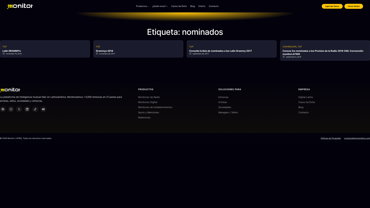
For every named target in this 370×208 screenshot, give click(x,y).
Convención (289, 46)
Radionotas (144, 117)
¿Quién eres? (159, 6)
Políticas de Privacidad (331, 138)
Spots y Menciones (148, 112)
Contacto (303, 112)
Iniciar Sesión (354, 6)
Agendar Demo (332, 6)
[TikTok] (35, 109)
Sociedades (224, 107)
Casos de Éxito (306, 102)
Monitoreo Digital (147, 102)
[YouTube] (43, 109)
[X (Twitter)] (19, 109)
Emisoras (223, 97)
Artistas (222, 102)
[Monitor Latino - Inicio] (20, 6)
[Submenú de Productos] (148, 6)
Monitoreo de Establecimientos (155, 107)
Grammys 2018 (104, 50)
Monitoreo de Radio (149, 97)
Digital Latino (305, 97)
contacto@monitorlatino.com (357, 138)
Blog (300, 107)
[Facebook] (3, 109)
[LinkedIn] (27, 109)
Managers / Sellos (228, 112)
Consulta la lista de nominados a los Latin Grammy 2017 (220, 50)
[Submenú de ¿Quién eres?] (167, 6)
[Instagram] (11, 109)
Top (4, 46)
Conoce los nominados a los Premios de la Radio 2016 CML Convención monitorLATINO (323, 52)
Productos (141, 6)
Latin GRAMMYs (11, 50)
